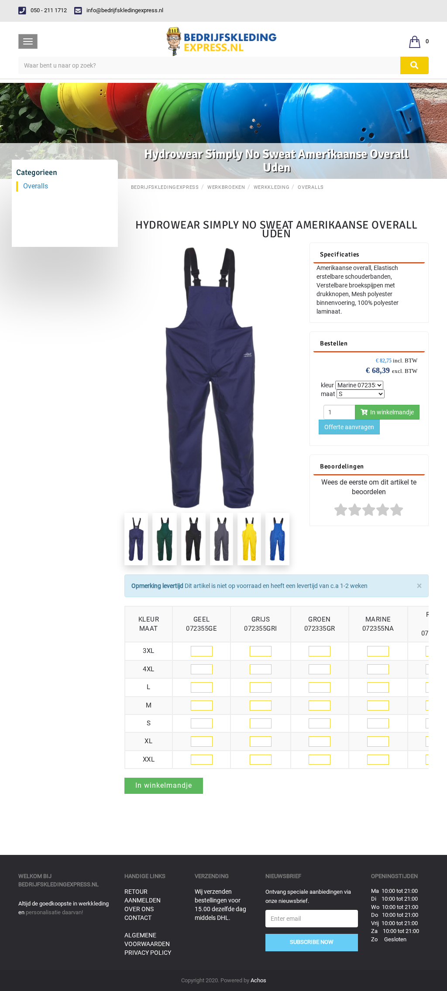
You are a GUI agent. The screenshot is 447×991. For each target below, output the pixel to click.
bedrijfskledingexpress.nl (58, 884)
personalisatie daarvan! (54, 912)
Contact (137, 917)
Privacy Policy (147, 952)
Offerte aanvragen (349, 427)
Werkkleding (272, 187)
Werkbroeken (226, 187)
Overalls (311, 187)
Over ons (139, 909)
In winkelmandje (391, 412)
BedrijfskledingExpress (165, 187)
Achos (258, 980)
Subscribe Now (312, 942)
